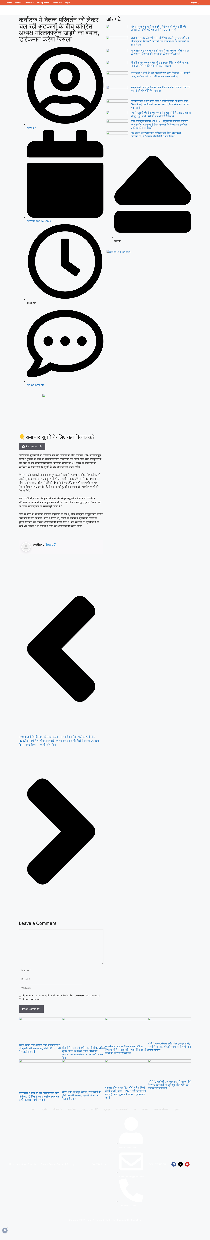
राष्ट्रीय (44, 1109)
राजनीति (94, 1109)
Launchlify (136, 1220)
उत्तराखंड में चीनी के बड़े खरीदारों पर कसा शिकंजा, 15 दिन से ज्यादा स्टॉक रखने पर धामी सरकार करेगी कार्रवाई (160, 74)
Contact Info (57, 3)
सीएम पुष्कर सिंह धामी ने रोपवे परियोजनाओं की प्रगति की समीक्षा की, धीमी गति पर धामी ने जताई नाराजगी (158, 28)
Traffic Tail (111, 1220)
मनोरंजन (72, 1109)
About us (18, 3)
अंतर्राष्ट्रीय (57, 1109)
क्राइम (107, 1109)
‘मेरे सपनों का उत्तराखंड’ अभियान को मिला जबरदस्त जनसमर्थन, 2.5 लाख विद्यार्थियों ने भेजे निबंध (156, 134)
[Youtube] (187, 1164)
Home (9, 3)
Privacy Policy (43, 3)
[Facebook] (173, 1164)
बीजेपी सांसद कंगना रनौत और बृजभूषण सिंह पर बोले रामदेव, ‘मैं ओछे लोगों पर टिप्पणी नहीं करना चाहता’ (160, 64)
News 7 (50, 544)
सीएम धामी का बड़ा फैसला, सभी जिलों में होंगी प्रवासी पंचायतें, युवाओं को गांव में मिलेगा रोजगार (160, 89)
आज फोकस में (121, 1109)
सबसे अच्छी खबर (161, 1109)
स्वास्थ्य (145, 1109)
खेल (83, 1109)
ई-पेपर (177, 1109)
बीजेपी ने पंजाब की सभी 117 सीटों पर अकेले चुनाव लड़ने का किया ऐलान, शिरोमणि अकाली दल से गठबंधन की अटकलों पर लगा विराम (160, 41)
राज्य (32, 1109)
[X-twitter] (180, 1164)
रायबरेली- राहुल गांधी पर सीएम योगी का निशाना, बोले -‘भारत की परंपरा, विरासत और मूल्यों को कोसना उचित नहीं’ (160, 52)
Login (67, 3)
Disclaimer (30, 3)
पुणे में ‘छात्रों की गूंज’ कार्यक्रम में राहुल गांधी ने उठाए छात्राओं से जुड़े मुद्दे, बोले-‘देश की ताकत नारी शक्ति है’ (161, 114)
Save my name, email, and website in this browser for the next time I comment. (61, 997)
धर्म (135, 1109)
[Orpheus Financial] (119, 252)
